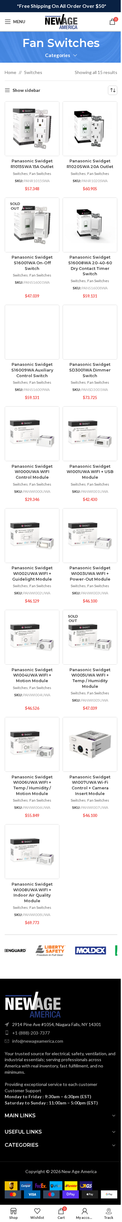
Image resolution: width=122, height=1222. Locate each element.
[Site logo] (61, 21)
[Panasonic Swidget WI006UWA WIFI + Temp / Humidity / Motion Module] (32, 744)
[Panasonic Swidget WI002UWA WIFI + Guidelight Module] (32, 535)
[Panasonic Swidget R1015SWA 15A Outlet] (32, 129)
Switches (33, 72)
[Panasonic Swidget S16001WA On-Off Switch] (32, 225)
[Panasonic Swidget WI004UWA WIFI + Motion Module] (32, 637)
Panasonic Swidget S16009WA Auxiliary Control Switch (32, 370)
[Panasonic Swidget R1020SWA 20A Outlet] (90, 129)
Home (10, 72)
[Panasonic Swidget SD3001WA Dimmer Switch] (90, 332)
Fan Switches (40, 173)
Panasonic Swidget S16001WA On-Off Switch (32, 263)
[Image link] (33, 1004)
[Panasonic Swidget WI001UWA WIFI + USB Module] (90, 434)
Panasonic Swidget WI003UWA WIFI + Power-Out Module (89, 573)
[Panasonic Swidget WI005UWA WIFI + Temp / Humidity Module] (90, 637)
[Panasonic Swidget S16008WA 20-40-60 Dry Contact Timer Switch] (90, 225)
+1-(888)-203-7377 (31, 1032)
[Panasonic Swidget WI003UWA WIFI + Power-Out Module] (90, 535)
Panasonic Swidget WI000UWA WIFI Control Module (32, 472)
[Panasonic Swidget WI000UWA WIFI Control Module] (32, 434)
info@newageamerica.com (37, 1041)
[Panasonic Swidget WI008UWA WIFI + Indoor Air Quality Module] (32, 851)
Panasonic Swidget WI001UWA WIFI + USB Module (90, 472)
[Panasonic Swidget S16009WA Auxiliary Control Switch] (32, 332)
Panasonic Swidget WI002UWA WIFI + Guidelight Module (32, 573)
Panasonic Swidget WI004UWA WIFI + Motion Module (32, 675)
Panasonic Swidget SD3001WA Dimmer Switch (90, 370)
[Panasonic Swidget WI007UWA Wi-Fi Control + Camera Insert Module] (90, 744)
